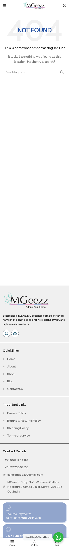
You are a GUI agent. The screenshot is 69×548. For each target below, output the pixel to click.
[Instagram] (6, 333)
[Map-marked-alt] (15, 333)
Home (11, 359)
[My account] (64, 5)
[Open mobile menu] (4, 5)
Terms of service (18, 435)
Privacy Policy (16, 413)
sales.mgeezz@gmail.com (25, 474)
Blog (10, 381)
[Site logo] (34, 5)
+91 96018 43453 (16, 460)
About (11, 366)
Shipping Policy (18, 428)
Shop (11, 374)
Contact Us (15, 389)
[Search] (62, 72)
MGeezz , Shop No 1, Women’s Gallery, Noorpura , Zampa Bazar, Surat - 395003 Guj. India (34, 486)
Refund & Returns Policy (24, 420)
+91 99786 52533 (16, 467)
